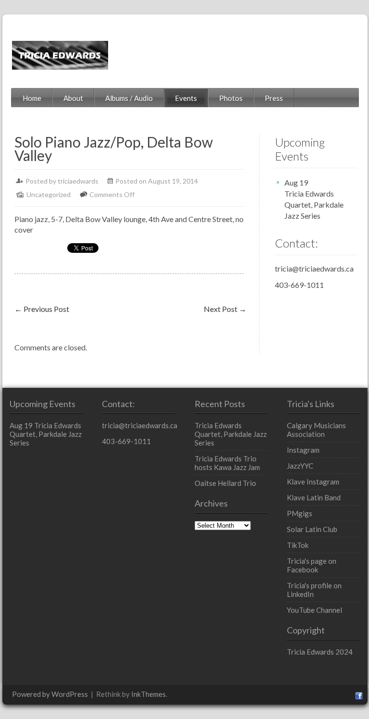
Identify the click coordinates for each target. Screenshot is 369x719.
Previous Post (41, 308)
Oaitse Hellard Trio (225, 483)
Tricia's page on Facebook (311, 565)
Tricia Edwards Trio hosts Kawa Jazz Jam (227, 462)
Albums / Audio (129, 98)
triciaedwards (78, 181)
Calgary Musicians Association (316, 429)
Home (32, 98)
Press (274, 98)
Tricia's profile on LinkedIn (314, 589)
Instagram (303, 450)
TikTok (297, 545)
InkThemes (148, 694)
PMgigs (299, 513)
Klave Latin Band (314, 497)
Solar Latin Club (312, 529)
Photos (231, 98)
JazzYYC (300, 465)
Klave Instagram (313, 481)
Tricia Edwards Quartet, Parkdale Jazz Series (314, 204)
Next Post (225, 308)
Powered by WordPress (50, 694)
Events (186, 98)
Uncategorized (48, 194)
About (73, 98)
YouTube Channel (314, 610)
